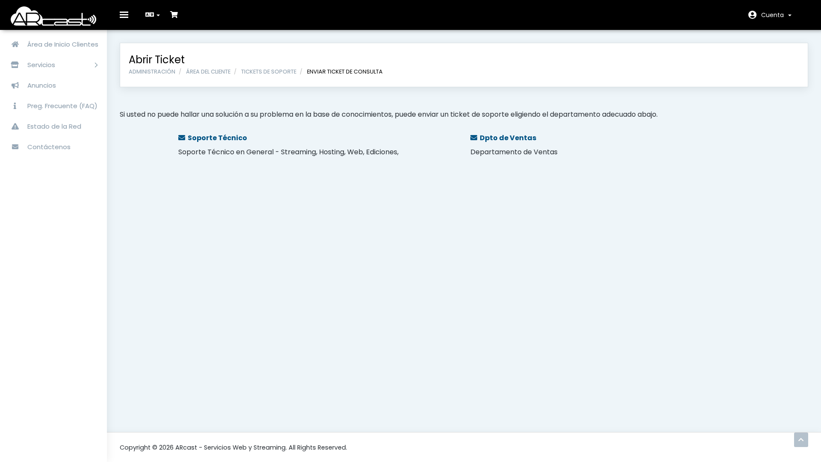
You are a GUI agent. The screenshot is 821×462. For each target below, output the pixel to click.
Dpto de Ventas (506, 138)
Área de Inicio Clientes (62, 44)
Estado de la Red (53, 126)
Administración (152, 71)
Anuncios (41, 85)
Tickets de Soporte (268, 71)
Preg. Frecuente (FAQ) (61, 105)
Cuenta (774, 15)
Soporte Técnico (216, 138)
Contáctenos (48, 146)
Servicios (42, 64)
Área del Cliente (208, 71)
